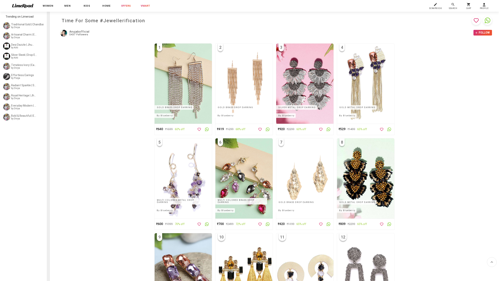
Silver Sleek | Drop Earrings (24, 54)
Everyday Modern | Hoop (23, 105)
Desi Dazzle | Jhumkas (23, 44)
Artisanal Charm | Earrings (24, 34)
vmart (145, 5)
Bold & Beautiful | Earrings (24, 115)
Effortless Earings (22, 75)
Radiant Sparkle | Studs (23, 85)
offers (126, 5)
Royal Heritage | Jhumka (23, 95)
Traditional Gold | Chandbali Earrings (29, 24)
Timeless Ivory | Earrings (23, 65)
